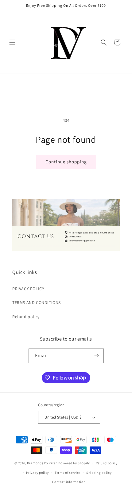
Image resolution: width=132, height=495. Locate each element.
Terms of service (67, 472)
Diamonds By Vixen (42, 463)
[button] (12, 42)
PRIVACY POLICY (28, 288)
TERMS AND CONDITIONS (36, 302)
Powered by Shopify (74, 463)
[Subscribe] (96, 356)
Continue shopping (66, 162)
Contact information (68, 482)
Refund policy (26, 316)
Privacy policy (37, 472)
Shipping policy (99, 472)
